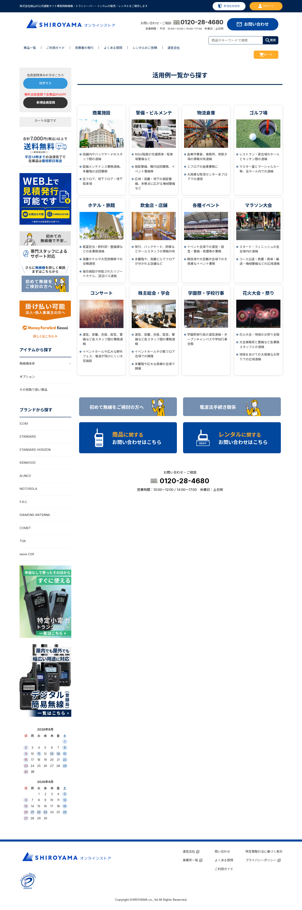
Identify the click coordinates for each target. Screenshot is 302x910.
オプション (27, 377)
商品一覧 (30, 48)
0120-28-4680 (202, 22)
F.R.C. (24, 502)
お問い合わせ (256, 24)
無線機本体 (27, 363)
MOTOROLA (28, 489)
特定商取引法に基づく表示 (264, 851)
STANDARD (28, 436)
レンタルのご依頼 (145, 48)
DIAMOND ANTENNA (35, 515)
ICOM (24, 424)
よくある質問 (113, 48)
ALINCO (25, 476)
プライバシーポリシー (261, 860)
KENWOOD (28, 463)
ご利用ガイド (55, 48)
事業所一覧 (190, 860)
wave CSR (27, 554)
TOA (23, 541)
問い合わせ (222, 851)
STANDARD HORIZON (35, 450)
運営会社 (173, 48)
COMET (25, 528)
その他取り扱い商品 (33, 390)
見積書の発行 (84, 48)
